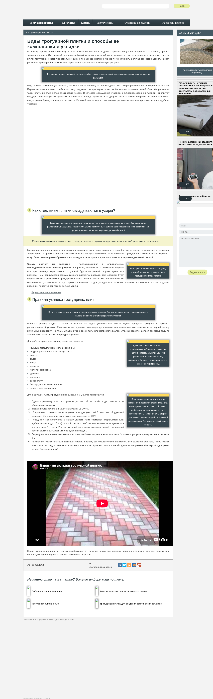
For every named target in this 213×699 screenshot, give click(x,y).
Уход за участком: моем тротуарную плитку (123, 591)
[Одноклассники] (129, 565)
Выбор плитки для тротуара (47, 591)
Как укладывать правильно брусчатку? (197, 71)
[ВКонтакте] (120, 565)
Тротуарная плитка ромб (45, 603)
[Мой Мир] (134, 565)
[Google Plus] (139, 565)
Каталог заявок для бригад (195, 196)
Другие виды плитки (64, 619)
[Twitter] (124, 565)
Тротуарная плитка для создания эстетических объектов (131, 603)
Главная (28, 619)
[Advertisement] (98, 155)
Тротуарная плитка (44, 619)
